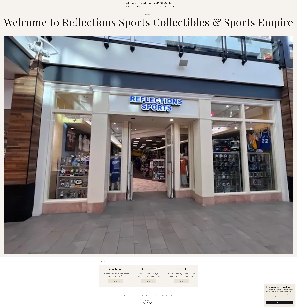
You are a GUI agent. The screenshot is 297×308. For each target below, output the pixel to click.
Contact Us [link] (169, 7)
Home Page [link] (127, 7)
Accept (279, 302)
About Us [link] (139, 7)
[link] (148, 3)
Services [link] (149, 7)
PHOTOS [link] (158, 7)
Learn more (115, 281)
